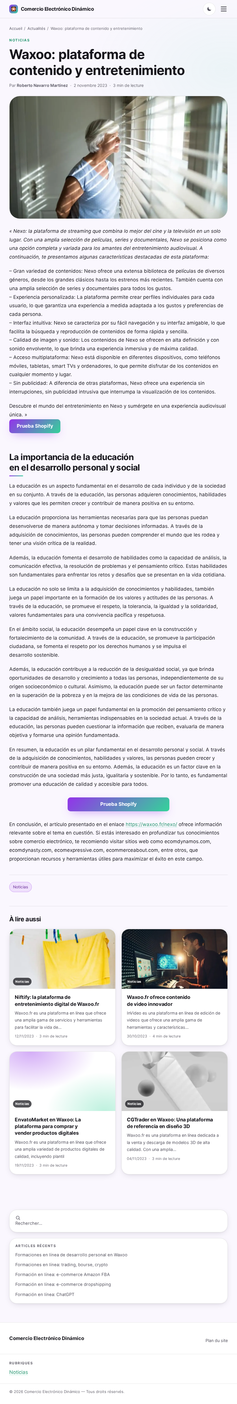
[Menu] (223, 9)
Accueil (15, 28)
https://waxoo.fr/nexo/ (151, 824)
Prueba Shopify (35, 426)
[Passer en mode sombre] (209, 9)
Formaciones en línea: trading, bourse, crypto (61, 1264)
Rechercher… (28, 1223)
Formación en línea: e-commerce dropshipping (63, 1284)
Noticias (19, 40)
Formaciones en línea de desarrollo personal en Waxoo (71, 1254)
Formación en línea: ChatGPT (45, 1294)
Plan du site (216, 1340)
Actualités (36, 28)
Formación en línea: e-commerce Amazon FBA (62, 1274)
